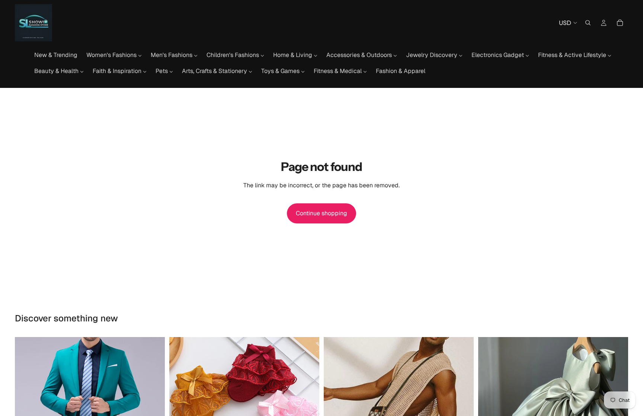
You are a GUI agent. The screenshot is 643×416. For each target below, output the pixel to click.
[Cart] (620, 23)
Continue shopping (321, 213)
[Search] (588, 23)
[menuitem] (55, 55)
